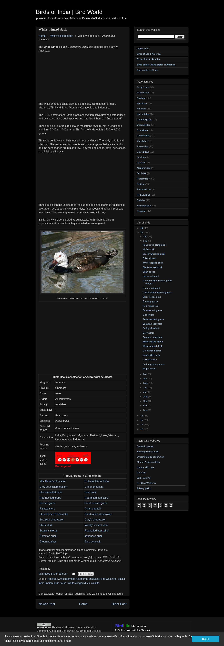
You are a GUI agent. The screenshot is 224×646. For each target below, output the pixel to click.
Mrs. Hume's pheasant (52, 481)
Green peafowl (48, 541)
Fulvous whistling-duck (154, 245)
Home (83, 604)
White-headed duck (153, 262)
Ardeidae (141, 108)
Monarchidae (144, 168)
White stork (148, 249)
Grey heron (148, 332)
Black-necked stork (152, 267)
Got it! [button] (205, 639)
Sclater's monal (48, 530)
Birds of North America (148, 59)
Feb (145, 241)
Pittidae (141, 184)
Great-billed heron (152, 350)
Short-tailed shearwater (98, 514)
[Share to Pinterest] (92, 574)
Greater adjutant (151, 288)
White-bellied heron (153, 341)
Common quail (48, 536)
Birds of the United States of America (156, 64)
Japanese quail (93, 536)
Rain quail (91, 492)
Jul (145, 392)
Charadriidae (143, 125)
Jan (145, 236)
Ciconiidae (142, 130)
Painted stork (47, 508)
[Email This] (79, 574)
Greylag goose (150, 301)
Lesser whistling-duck (154, 254)
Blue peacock (93, 541)
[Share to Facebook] (89, 574)
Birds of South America (149, 54)
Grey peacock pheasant (53, 486)
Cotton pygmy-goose (153, 364)
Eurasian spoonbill (152, 323)
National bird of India (97, 481)
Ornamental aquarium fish (150, 456)
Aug (145, 396)
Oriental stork (150, 258)
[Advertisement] (82, 75)
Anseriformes (67, 578)
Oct (145, 405)
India (41, 583)
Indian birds (52, 583)
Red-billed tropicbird (96, 497)
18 (142, 424)
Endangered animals (147, 451)
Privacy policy (144, 488)
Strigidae (141, 211)
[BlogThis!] (82, 574)
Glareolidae (143, 151)
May (145, 383)
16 (142, 415)
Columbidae (143, 135)
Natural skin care (145, 467)
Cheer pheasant (94, 486)
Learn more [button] (64, 640)
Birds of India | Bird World (69, 12)
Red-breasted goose (153, 319)
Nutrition (141, 472)
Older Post (119, 604)
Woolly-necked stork (96, 525)
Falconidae (142, 146)
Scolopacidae (144, 205)
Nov (145, 410)
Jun (145, 387)
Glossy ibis (148, 314)
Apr (145, 378)
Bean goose (149, 271)
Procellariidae (144, 189)
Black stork (46, 525)
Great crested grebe (96, 503)
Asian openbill (93, 508)
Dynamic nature (145, 446)
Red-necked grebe (50, 497)
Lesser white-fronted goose (157, 292)
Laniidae (141, 157)
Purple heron (149, 368)
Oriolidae (141, 173)
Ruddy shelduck (151, 328)
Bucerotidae (143, 114)
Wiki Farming (144, 478)
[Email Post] (73, 573)
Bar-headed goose (152, 310)
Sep (145, 401)
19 (142, 429)
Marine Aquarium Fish (148, 462)
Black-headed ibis (152, 297)
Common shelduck (152, 337)
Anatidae (53, 578)
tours (63, 583)
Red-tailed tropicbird (96, 530)
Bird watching (109, 578)
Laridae (141, 162)
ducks (121, 578)
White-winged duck (79, 583)
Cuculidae (142, 141)
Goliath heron (150, 359)
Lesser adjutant (151, 276)
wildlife (95, 583)
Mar (145, 374)
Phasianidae (143, 178)
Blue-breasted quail (51, 492)
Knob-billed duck (151, 355)
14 (142, 228)
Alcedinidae (143, 92)
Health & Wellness (146, 483)
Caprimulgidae (144, 119)
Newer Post (47, 604)
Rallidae (141, 200)
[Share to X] (85, 574)
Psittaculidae (143, 194)
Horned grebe (48, 503)
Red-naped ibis (150, 306)
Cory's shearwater (95, 519)
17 (142, 420)
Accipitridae (143, 87)
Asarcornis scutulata (87, 578)
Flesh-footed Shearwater (54, 514)
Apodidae (142, 103)
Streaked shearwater (52, 519)
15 (142, 232)
